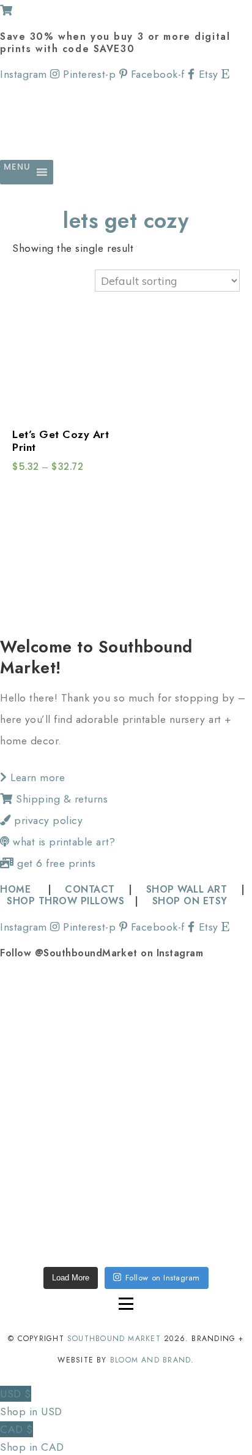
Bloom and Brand (150, 1360)
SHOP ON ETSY (190, 901)
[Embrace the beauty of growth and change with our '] (189, 1022)
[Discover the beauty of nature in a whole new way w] (62, 1116)
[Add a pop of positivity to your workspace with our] (189, 1116)
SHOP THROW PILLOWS (65, 901)
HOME (17, 889)
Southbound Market (114, 1338)
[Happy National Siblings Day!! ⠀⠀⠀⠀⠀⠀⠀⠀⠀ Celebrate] (62, 1022)
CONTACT (90, 889)
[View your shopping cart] (6, 10)
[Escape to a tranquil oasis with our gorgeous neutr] (189, 1211)
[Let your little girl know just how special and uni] (62, 1211)
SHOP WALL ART (187, 889)
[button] (17, 172)
